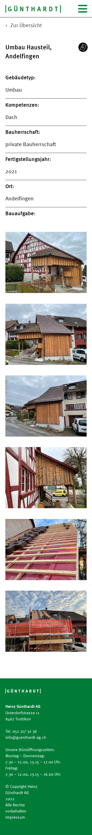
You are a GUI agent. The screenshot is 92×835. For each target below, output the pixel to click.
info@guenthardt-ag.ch (25, 737)
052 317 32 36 (25, 731)
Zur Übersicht (26, 25)
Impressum (15, 817)
